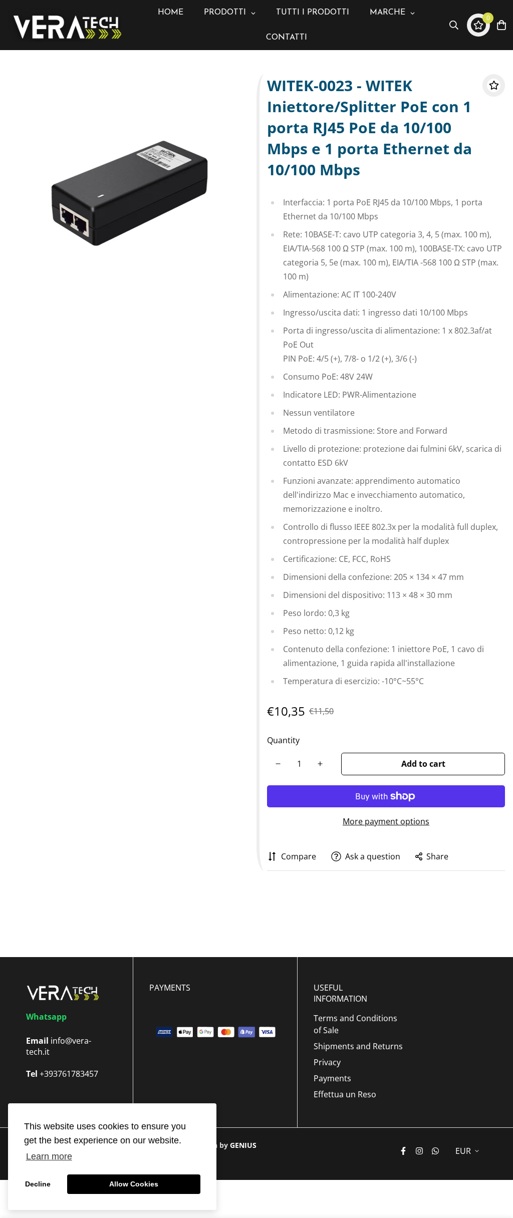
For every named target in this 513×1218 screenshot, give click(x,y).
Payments (332, 1078)
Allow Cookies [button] (133, 1184)
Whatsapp (46, 1016)
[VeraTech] (65, 25)
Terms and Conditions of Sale (355, 1024)
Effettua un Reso (345, 1094)
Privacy (327, 1062)
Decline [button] (38, 1184)
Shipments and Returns (358, 1046)
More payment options (386, 821)
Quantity (283, 740)
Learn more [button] (49, 1156)
